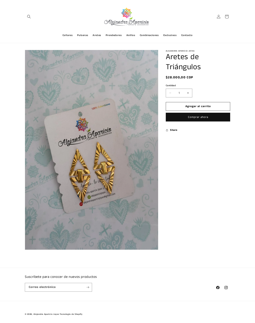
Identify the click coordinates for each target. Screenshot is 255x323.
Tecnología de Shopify (71, 314)
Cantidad (171, 85)
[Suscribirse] (88, 287)
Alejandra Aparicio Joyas (46, 314)
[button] (29, 17)
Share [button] (173, 130)
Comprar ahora (198, 117)
